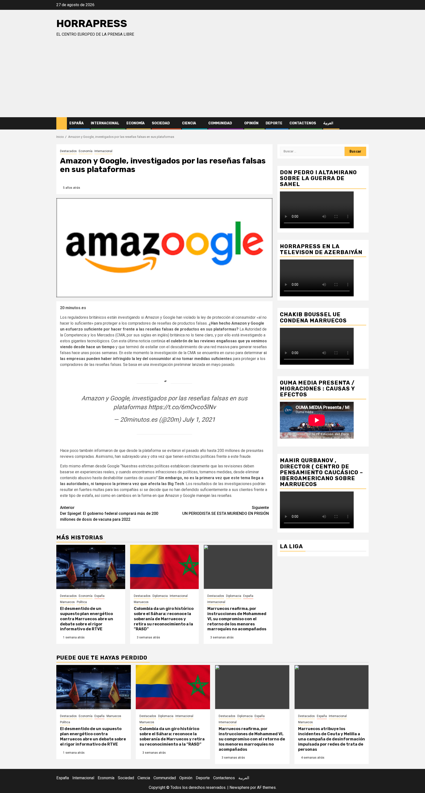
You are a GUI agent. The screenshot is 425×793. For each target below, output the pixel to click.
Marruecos (67, 602)
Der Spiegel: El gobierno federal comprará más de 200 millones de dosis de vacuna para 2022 (109, 513)
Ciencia (189, 123)
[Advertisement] (212, 80)
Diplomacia (160, 596)
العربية (328, 123)
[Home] (61, 123)
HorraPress (91, 23)
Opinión (251, 123)
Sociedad (161, 123)
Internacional (105, 123)
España (76, 123)
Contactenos (302, 123)
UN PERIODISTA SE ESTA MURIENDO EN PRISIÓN (225, 510)
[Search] (365, 123)
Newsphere (239, 787)
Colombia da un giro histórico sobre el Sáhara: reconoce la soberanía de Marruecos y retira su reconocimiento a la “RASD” (164, 618)
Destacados (68, 151)
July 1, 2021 (198, 419)
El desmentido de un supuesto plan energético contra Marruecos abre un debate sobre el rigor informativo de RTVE (86, 618)
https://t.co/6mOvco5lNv (182, 407)
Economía (135, 123)
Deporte (274, 123)
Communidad (220, 123)
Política (82, 602)
